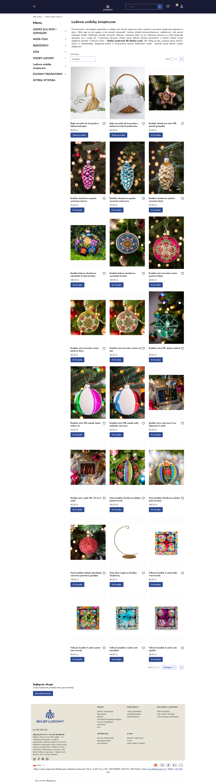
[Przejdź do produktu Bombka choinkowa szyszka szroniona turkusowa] (127, 168)
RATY (99, 727)
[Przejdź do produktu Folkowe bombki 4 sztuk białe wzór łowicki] (166, 542)
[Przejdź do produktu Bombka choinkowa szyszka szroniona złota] (166, 168)
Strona (168, 59)
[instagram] (34, 759)
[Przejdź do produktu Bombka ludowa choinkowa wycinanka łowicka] (127, 242)
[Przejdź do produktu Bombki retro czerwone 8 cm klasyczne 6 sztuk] (166, 392)
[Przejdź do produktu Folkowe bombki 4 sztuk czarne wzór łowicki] (88, 617)
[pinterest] (43, 759)
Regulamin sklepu (104, 741)
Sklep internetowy (44, 781)
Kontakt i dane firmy (135, 738)
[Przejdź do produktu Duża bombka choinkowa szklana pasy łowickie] (166, 467)
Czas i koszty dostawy (166, 714)
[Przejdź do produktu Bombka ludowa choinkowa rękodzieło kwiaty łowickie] (88, 242)
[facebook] (39, 759)
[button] (34, 6)
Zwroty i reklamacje (105, 711)
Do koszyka (156, 135)
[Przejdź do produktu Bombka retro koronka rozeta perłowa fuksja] (166, 242)
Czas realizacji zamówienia (167, 717)
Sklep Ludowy (37, 17)
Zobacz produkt (79, 135)
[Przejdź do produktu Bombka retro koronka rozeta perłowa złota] (88, 317)
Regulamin (101, 725)
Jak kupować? (102, 743)
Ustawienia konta (134, 714)
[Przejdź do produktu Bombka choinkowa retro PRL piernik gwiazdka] (166, 93)
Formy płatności (163, 711)
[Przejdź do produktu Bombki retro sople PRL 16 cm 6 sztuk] (88, 467)
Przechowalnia (133, 717)
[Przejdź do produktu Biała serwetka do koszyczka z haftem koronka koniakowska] (127, 93)
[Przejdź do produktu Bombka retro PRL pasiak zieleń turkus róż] (88, 392)
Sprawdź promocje (43, 693)
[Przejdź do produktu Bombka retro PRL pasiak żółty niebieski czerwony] (127, 392)
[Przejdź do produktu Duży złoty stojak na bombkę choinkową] (127, 542)
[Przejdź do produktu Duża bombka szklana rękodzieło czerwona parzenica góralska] (88, 542)
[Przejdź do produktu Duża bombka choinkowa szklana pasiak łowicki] (127, 467)
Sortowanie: (74, 54)
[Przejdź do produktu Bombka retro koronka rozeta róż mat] (127, 317)
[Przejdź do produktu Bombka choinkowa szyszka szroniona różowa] (88, 168)
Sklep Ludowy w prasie (136, 743)
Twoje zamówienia (134, 711)
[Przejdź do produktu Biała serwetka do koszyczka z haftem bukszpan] (88, 93)
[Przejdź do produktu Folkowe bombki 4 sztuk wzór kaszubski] (127, 617)
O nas (129, 741)
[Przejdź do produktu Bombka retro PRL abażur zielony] (166, 317)
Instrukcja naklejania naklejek (109, 719)
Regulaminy (101, 714)
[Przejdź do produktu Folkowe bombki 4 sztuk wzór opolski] (166, 617)
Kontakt (100, 717)
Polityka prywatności (105, 738)
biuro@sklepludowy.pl (157, 769)
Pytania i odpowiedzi (105, 722)
